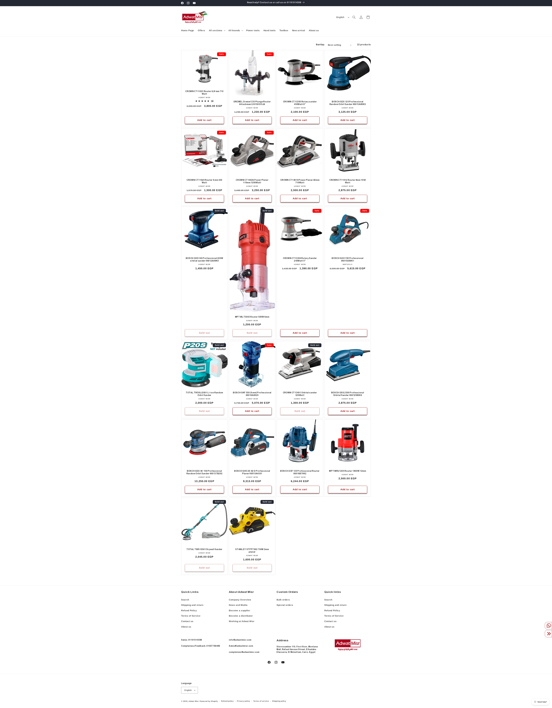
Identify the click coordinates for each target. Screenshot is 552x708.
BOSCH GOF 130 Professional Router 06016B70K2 (300, 472)
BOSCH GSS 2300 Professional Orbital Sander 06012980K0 (347, 394)
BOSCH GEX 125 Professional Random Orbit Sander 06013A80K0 (347, 103)
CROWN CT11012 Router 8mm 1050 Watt (347, 181)
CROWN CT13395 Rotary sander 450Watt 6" (300, 103)
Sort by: (320, 44)
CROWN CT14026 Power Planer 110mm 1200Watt (252, 181)
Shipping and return (192, 605)
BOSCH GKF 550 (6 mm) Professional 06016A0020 (252, 394)
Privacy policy (243, 701)
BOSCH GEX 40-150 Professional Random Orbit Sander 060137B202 (204, 472)
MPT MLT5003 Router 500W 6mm (252, 317)
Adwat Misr (194, 701)
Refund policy (227, 701)
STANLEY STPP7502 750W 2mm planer (252, 551)
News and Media (238, 605)
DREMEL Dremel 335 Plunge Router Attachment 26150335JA (252, 103)
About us (186, 626)
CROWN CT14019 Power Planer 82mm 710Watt (299, 181)
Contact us (187, 621)
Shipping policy (279, 701)
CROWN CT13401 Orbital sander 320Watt (300, 394)
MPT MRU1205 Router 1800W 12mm (347, 471)
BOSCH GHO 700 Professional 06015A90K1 (347, 260)
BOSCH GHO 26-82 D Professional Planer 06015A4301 (252, 472)
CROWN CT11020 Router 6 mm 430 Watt (204, 181)
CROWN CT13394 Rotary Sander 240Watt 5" (300, 260)
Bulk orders (283, 599)
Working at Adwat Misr (241, 621)
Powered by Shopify (209, 701)
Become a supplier (239, 610)
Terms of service (261, 701)
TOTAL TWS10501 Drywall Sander (204, 549)
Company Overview (240, 599)
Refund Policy (189, 610)
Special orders (285, 605)
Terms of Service (191, 616)
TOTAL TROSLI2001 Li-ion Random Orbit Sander (204, 394)
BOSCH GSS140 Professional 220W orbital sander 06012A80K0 (204, 260)
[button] (217, 30)
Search (185, 599)
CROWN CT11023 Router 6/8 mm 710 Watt (204, 93)
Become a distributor (241, 616)
